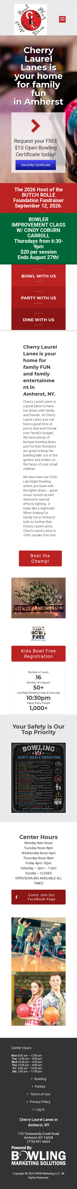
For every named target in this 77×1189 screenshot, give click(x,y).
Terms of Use (40, 1094)
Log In (40, 1109)
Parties (40, 1086)
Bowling (40, 1079)
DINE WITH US (38, 319)
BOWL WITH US (38, 276)
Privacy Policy (40, 1102)
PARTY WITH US (38, 297)
